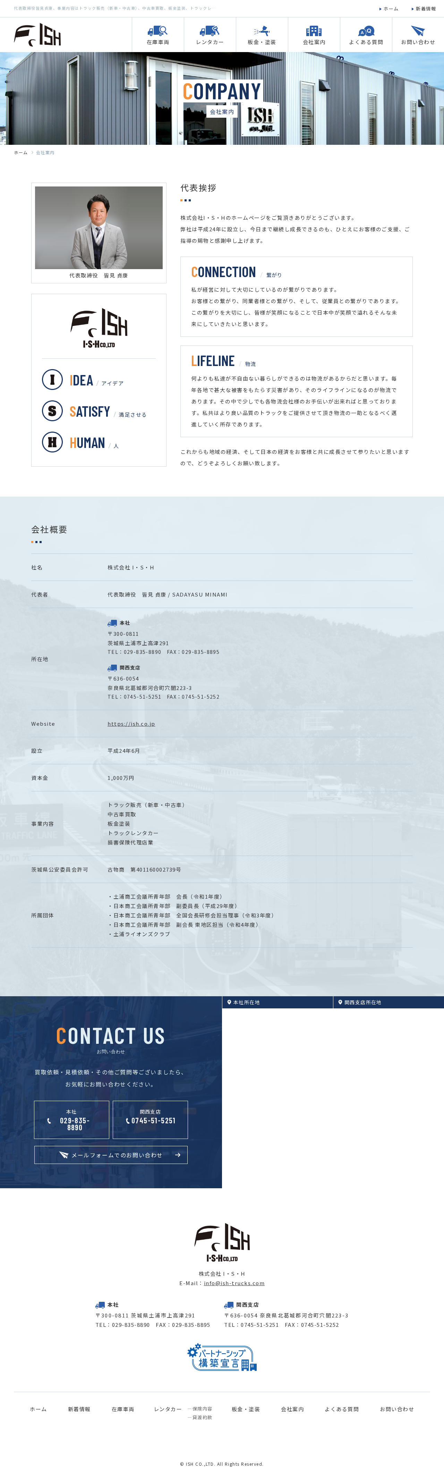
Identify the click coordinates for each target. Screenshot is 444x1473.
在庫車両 (123, 1409)
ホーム (21, 152)
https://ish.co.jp (131, 723)
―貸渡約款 (200, 1417)
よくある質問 (342, 1409)
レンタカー (168, 1409)
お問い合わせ (397, 1409)
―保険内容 (200, 1409)
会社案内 (292, 1409)
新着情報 (79, 1409)
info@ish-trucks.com (234, 1283)
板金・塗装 (246, 1409)
